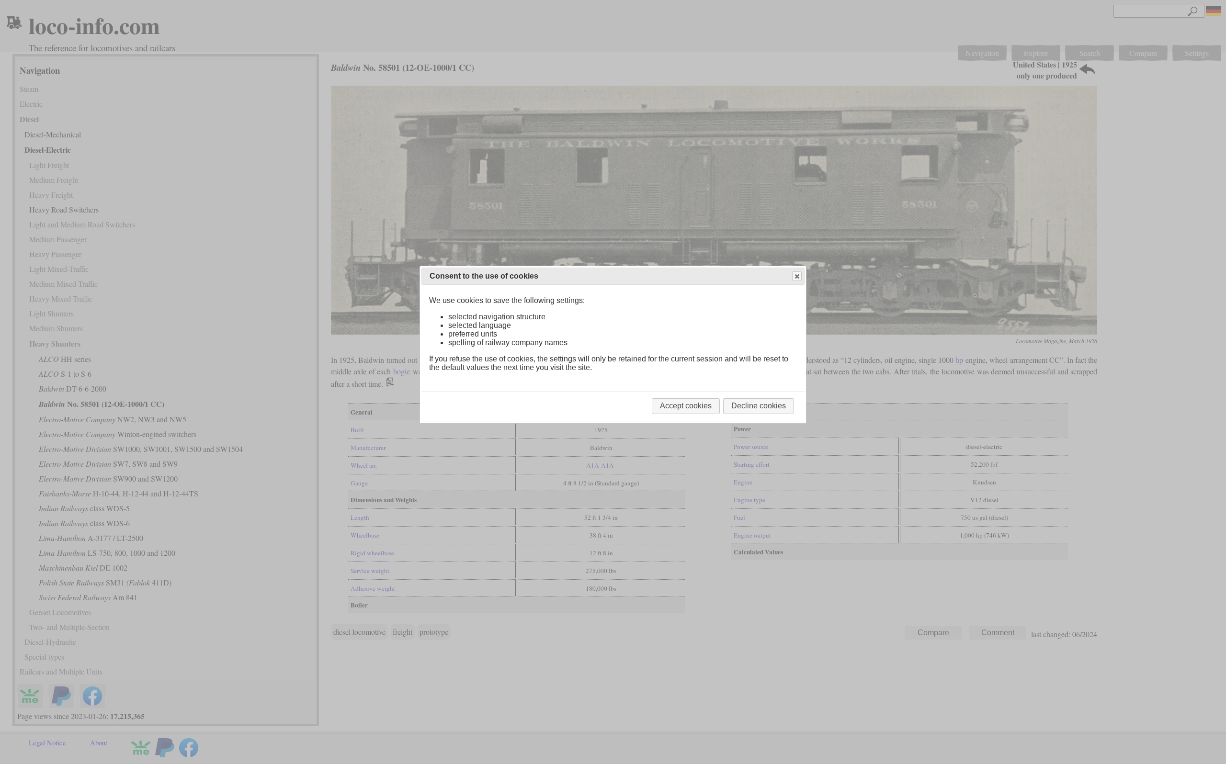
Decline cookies (758, 406)
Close (797, 276)
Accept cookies (686, 406)
